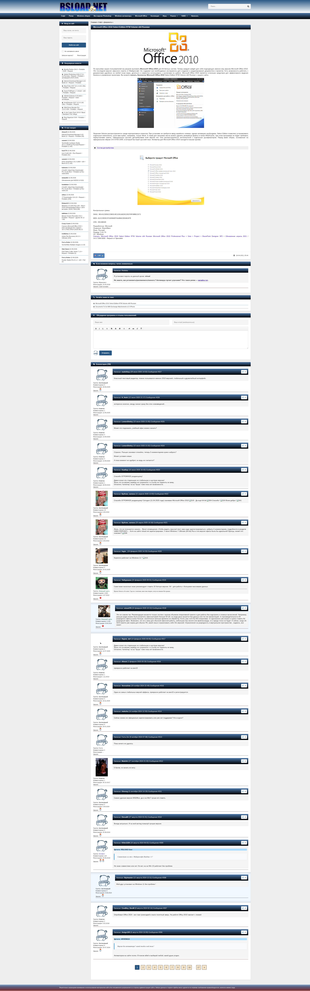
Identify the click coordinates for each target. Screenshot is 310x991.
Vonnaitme (126, 686)
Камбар (125, 470)
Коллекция (155, 16)
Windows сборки (83, 16)
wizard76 (127, 608)
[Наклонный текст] (99, 328)
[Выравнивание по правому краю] (120, 328)
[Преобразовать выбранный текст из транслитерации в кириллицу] (137, 328)
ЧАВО (183, 16)
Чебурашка (126, 580)
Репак (71, 16)
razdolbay (126, 372)
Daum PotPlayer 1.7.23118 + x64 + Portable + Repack (74, 92)
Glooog (125, 791)
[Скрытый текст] (129, 328)
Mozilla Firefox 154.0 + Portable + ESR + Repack (73, 70)
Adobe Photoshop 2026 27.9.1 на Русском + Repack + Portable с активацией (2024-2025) (73, 76)
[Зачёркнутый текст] (107, 328)
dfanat (124, 661)
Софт (63, 16)
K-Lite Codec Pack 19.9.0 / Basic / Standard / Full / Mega (73, 113)
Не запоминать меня (72, 51)
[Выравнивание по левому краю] (112, 328)
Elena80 (125, 817)
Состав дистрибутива (105, 148)
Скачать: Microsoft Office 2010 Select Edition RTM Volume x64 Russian (123, 236)
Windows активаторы (123, 16)
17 (198, 967)
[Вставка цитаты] (133, 328)
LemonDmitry (127, 422)
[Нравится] (102, 255)
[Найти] (248, 6)
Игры (165, 16)
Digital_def (126, 639)
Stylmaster (128, 878)
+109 (99, 255)
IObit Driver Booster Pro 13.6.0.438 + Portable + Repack (72, 108)
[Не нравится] (95, 255)
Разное (173, 16)
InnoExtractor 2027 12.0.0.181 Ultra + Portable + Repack (73, 103)
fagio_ (124, 551)
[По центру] (116, 328)
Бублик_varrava (128, 494)
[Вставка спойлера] (141, 328)
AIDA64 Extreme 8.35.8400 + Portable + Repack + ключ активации (72, 97)
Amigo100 (126, 932)
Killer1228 (126, 843)
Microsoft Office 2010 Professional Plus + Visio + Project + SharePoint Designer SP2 (188, 236)
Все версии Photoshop (102, 16)
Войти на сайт (74, 45)
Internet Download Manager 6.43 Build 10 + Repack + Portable (74, 82)
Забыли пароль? (67, 55)
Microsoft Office (141, 16)
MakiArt (125, 761)
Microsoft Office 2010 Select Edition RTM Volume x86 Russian (115, 303)
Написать (194, 16)
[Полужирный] (96, 328)
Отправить (105, 353)
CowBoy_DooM (128, 908)
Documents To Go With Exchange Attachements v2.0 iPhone (115, 307)
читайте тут (203, 280)
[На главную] (89, 6)
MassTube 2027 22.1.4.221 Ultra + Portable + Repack (73, 87)
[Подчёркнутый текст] (103, 328)
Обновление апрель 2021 (236, 236)
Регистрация (81, 55)
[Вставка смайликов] (124, 328)
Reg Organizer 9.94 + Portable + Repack (73, 118)
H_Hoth (125, 397)
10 (189, 967)
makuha (125, 711)
